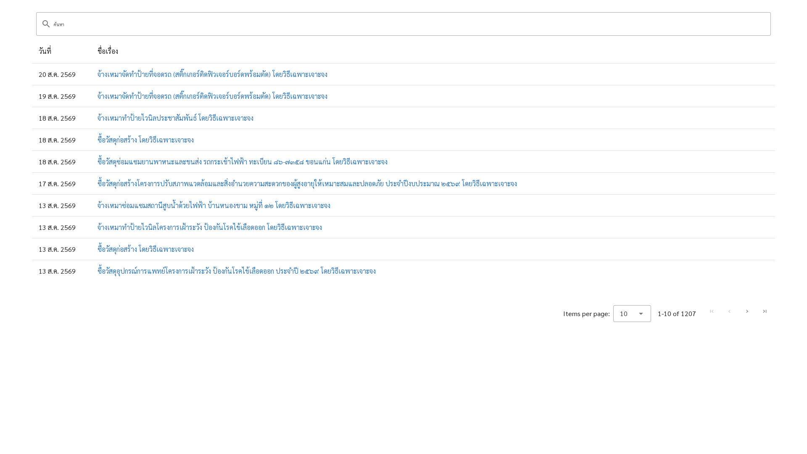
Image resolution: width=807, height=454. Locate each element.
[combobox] (632, 313)
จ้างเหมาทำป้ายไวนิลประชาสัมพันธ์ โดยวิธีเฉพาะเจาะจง (175, 118)
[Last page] (764, 311)
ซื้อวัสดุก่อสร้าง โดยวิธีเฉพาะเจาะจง (146, 139)
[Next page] (746, 311)
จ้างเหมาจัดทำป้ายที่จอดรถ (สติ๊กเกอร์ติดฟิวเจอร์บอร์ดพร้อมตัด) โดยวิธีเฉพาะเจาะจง (212, 74)
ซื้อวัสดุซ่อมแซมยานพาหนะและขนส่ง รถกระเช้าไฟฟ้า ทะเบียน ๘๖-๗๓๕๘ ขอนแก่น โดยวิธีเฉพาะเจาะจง (243, 161)
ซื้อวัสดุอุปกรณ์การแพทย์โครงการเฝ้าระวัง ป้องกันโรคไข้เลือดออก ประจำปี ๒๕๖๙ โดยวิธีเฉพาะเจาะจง (237, 271)
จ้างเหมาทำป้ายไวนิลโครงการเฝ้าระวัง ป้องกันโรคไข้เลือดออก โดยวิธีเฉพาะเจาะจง (210, 227)
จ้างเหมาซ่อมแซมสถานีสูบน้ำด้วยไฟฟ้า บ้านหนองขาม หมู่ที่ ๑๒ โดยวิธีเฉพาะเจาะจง (214, 205)
